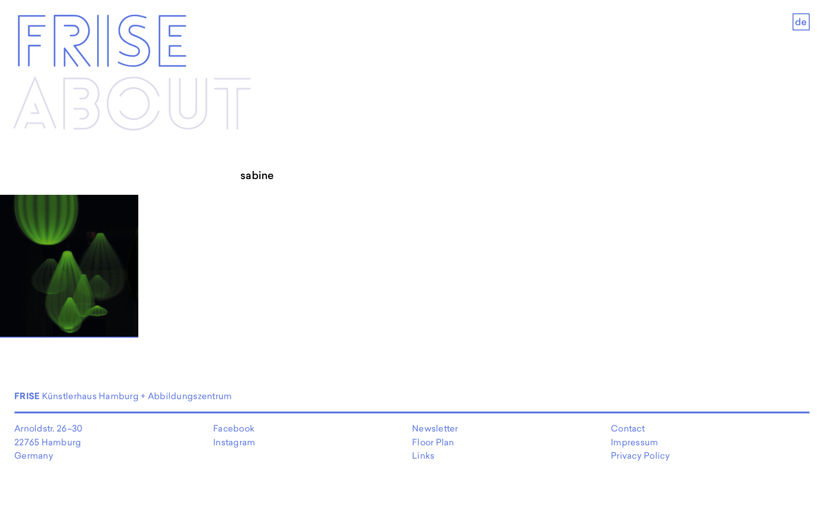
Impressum (634, 442)
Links (423, 456)
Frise (101, 44)
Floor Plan (433, 442)
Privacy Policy (640, 456)
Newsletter (435, 428)
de (801, 22)
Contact (628, 428)
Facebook (234, 428)
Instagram (234, 442)
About (132, 107)
